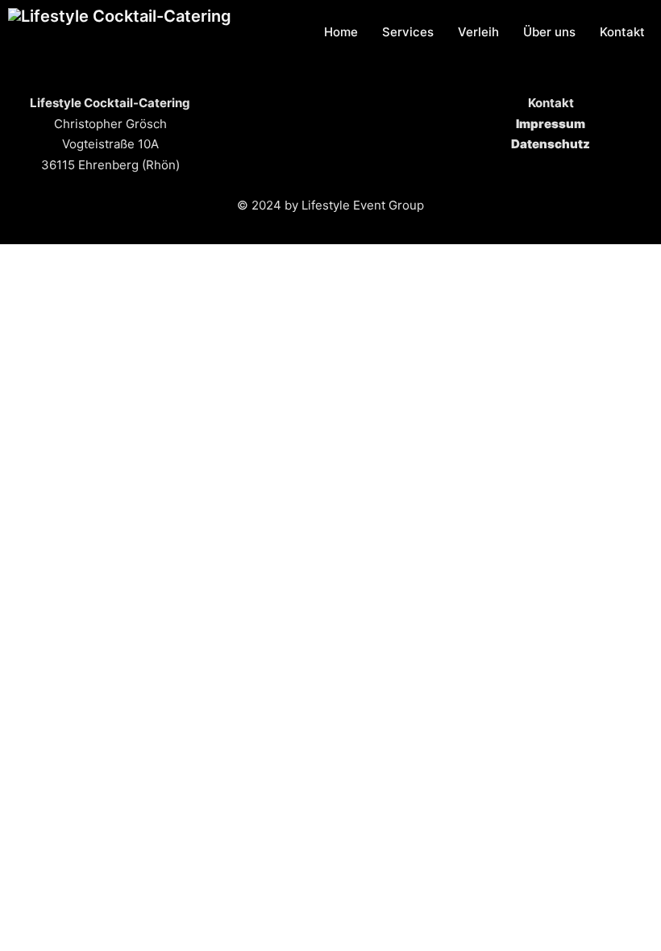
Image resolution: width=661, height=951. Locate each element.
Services (408, 31)
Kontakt (622, 31)
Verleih (478, 31)
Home (341, 31)
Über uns (549, 31)
